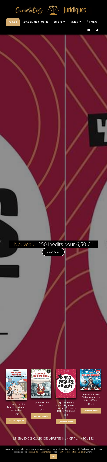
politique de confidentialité (39, 452)
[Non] (103, 453)
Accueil (13, 21)
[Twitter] (97, 30)
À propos (92, 21)
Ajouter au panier (16, 420)
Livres (74, 21)
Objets (58, 21)
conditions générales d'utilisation (72, 452)
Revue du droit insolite (35, 21)
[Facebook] (88, 30)
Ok (53, 456)
